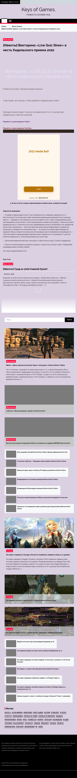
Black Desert (8, 39)
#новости (32, 719)
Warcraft (45, 723)
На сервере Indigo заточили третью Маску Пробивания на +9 (39, 651)
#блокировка (10, 719)
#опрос (40, 719)
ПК (36, 726)
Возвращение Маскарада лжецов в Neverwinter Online (37, 488)
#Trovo (63, 712)
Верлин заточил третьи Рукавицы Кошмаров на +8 (35, 641)
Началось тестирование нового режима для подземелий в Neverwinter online (43, 507)
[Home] (4, 21)
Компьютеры (10, 726)
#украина (8, 723)
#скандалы (57, 719)
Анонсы (53, 723)
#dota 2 (8, 712)
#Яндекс (59, 716)
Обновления (29, 726)
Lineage (9, 551)
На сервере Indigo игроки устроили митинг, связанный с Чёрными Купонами (34, 633)
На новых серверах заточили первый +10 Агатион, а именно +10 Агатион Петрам (43, 661)
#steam (47, 712)
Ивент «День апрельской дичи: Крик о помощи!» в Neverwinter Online (35, 365)
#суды (65, 719)
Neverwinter (11, 361)
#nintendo (27, 712)
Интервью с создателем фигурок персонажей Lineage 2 (38, 669)
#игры (19, 719)
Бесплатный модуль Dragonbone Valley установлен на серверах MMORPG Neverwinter (38, 443)
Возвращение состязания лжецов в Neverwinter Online (37, 479)
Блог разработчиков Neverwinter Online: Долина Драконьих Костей (42, 452)
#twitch (8, 716)
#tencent (55, 712)
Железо (60, 723)
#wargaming (18, 716)
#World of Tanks (30, 716)
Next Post (7, 259)
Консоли (19, 726)
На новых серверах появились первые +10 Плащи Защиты (38, 678)
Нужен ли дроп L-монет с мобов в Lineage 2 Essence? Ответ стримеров (43, 696)
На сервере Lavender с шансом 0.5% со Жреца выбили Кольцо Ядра (31, 600)
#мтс (25, 719)
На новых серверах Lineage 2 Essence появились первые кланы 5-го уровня (38, 555)
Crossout (29, 723)
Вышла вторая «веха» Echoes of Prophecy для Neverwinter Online (41, 470)
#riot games (38, 712)
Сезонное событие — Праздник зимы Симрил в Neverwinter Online (41, 461)
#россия (48, 719)
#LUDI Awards (17, 712)
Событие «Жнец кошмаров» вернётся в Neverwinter (25, 411)
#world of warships (46, 716)
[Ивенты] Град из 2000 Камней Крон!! (25, 269)
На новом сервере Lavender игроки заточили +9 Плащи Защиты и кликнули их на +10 (41, 688)
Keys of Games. (39, 9)
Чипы (40, 726)
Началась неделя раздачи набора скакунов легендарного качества (42, 497)
